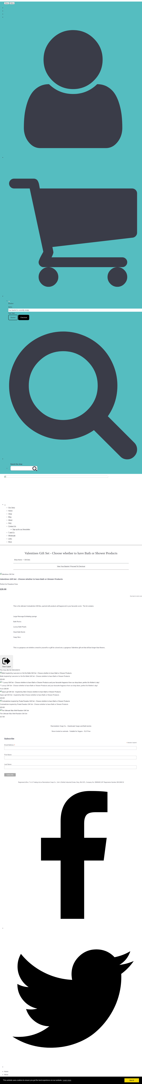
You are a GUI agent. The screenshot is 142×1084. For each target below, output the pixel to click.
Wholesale (11, 535)
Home (10, 511)
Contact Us (12, 526)
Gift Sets (27, 559)
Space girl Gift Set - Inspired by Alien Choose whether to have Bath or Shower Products (29, 695)
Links (10, 539)
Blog (9, 517)
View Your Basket (63, 566)
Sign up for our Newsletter (21, 529)
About (10, 520)
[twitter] (73, 1067)
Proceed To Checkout (77, 566)
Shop (10, 514)
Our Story (11, 507)
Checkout (23, 317)
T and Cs (11, 532)
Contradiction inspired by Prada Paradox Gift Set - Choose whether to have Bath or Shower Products (34, 704)
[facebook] (73, 928)
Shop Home (18, 559)
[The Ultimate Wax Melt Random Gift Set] (14, 710)
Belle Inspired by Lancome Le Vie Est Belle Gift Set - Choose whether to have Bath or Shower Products (35, 676)
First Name (8, 754)
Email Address (9, 745)
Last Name (7, 764)
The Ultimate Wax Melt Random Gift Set (13, 713)
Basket (13, 317)
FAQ (9, 523)
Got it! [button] (132, 1080)
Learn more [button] (67, 1080)
